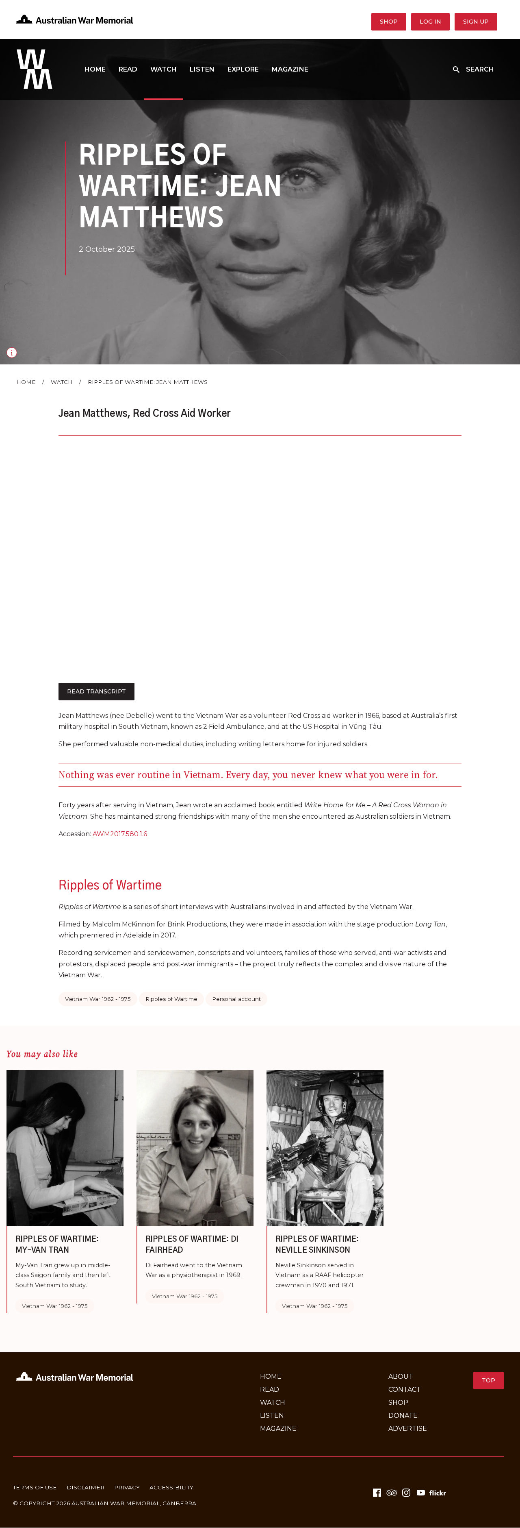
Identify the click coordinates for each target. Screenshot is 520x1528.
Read (128, 69)
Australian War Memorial (116, 1503)
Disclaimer (85, 1487)
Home (95, 69)
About (400, 1376)
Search (480, 69)
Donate (403, 1415)
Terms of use (35, 1487)
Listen (202, 69)
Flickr (438, 1492)
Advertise (407, 1428)
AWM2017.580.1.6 (120, 834)
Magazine (290, 69)
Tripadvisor (391, 1492)
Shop (389, 21)
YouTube (420, 1492)
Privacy (127, 1487)
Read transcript (96, 691)
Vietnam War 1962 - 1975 (98, 999)
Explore (243, 69)
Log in (430, 21)
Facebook (377, 1492)
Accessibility (171, 1487)
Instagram (406, 1492)
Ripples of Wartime (171, 999)
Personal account (236, 999)
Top (488, 1380)
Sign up (476, 21)
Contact (404, 1389)
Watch (163, 69)
